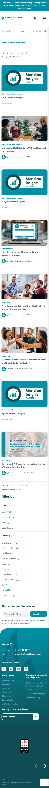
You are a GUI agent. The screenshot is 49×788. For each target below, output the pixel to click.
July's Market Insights (13, 97)
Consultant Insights (11, 595)
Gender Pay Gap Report (35, 693)
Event (5, 522)
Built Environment (10, 558)
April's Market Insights (13, 413)
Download (8, 517)
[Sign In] (35, 18)
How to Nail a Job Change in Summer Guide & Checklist (21, 254)
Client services (7, 696)
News (6, 590)
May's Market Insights (13, 201)
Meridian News (10, 579)
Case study (8, 528)
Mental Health (17, 144)
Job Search (6, 684)
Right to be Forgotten (10, 704)
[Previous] (3, 53)
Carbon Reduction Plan (35, 689)
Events (6, 569)
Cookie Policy (6, 782)
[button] (44, 766)
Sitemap (4, 784)
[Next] (27, 53)
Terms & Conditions (25, 782)
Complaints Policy (33, 697)
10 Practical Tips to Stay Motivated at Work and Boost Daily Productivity (24, 361)
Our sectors (6, 692)
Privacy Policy (25, 623)
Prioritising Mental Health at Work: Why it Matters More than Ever (24, 308)
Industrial (7, 564)
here (29, 8)
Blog (6, 512)
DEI (5, 585)
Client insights (6, 31)
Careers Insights (17, 94)
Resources (6, 688)
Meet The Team (8, 680)
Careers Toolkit (8, 700)
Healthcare (8, 553)
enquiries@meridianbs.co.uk (28, 654)
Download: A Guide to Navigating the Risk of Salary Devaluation (24, 465)
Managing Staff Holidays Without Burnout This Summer (24, 150)
